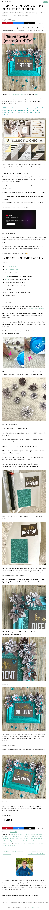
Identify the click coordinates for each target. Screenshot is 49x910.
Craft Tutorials (25, 834)
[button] (45, 2)
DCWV (36, 94)
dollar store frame (36, 836)
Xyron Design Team (17, 94)
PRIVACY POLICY (35, 907)
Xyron (15, 843)
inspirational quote (36, 838)
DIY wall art (26, 836)
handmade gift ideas (8, 838)
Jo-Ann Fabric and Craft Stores (35, 308)
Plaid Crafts (24, 841)
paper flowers (15, 841)
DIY (21, 836)
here (7, 114)
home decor (19, 838)
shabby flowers (33, 841)
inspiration (27, 838)
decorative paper (14, 836)
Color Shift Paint (16, 834)
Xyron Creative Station (12, 269)
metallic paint (6, 841)
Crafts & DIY (13, 832)
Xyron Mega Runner (11, 266)
